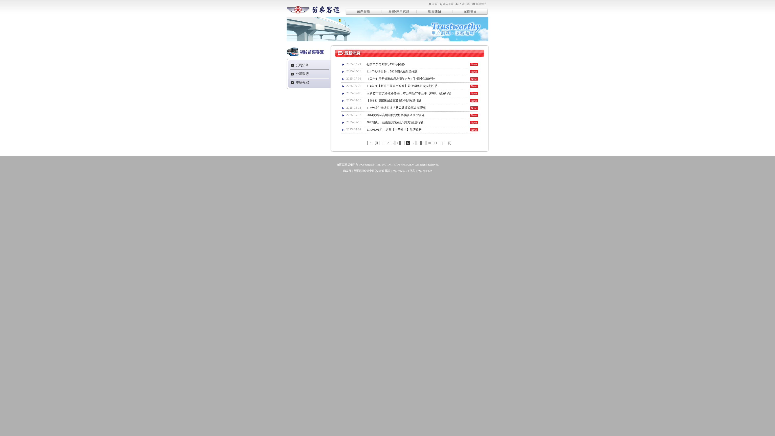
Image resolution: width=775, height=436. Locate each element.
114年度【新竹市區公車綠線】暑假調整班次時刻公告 (402, 86)
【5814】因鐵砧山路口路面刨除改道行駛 (394, 100)
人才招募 (464, 3)
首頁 (434, 3)
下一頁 (446, 143)
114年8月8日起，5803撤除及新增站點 (392, 71)
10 (429, 143)
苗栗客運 (363, 11)
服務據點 (434, 11)
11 (435, 143)
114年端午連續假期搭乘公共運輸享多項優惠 (396, 107)
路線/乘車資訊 (399, 11)
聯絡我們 (481, 3)
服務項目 (470, 11)
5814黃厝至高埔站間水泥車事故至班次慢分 (395, 115)
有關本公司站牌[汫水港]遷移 (386, 64)
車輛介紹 (302, 82)
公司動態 (302, 73)
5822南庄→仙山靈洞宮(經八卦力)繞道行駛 (395, 122)
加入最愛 (448, 3)
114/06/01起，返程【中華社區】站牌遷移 (394, 129)
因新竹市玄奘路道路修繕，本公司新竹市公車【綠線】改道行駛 (409, 93)
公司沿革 (302, 65)
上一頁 (373, 143)
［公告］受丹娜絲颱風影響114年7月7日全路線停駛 (401, 78)
